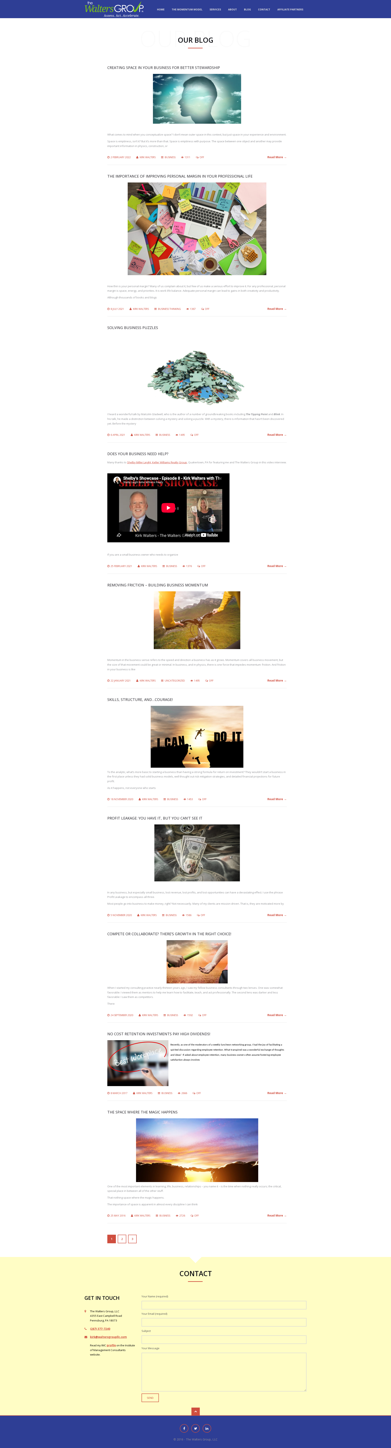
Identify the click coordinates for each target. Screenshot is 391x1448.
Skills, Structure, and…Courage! (140, 699)
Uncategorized (175, 680)
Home (161, 9)
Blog (247, 9)
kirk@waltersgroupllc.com (108, 1337)
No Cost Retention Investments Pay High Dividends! (158, 1033)
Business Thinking (169, 309)
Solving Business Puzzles (132, 327)
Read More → (277, 157)
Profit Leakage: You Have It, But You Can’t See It (154, 818)
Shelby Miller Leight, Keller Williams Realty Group (157, 462)
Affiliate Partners (290, 9)
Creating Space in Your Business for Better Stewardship (163, 67)
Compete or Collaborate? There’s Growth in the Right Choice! (169, 933)
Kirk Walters (148, 157)
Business (170, 157)
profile (111, 1345)
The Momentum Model (187, 9)
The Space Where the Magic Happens (142, 1112)
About (232, 9)
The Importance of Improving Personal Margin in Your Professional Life (180, 176)
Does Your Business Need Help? (137, 453)
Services (215, 9)
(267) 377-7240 (100, 1329)
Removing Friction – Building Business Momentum (157, 585)
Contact (264, 9)
